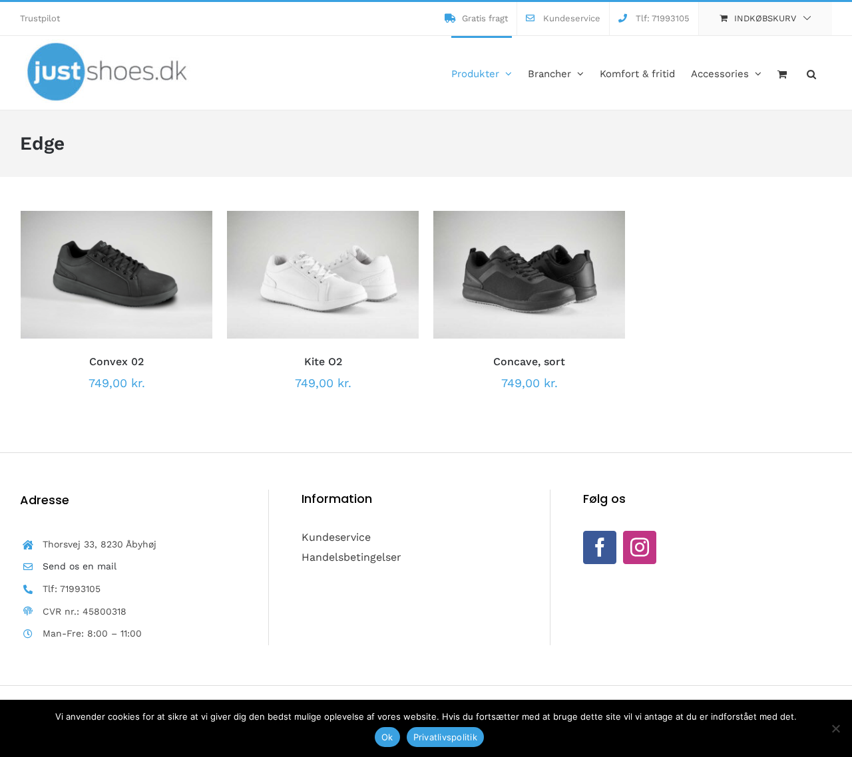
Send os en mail (79, 566)
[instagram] (639, 547)
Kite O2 (323, 361)
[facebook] (599, 547)
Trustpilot (40, 18)
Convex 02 (116, 361)
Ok (387, 737)
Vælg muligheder (87, 270)
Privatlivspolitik (445, 737)
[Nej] (835, 728)
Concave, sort (529, 361)
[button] (811, 73)
